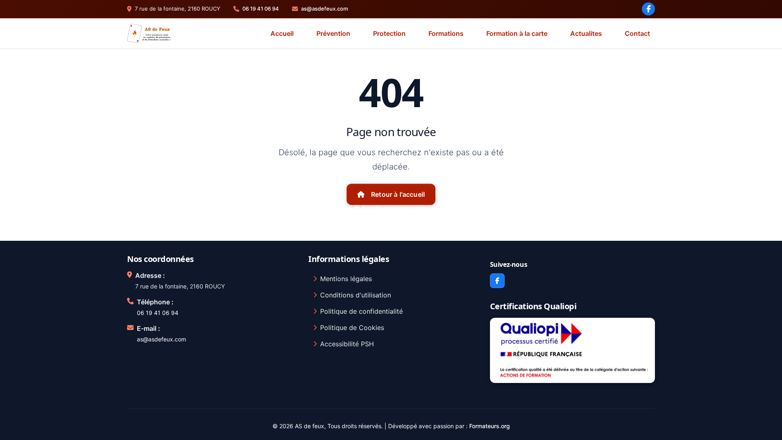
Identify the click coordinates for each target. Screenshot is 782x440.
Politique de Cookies (352, 327)
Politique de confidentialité (361, 311)
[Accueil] (149, 33)
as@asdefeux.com (324, 8)
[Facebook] (648, 8)
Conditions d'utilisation (355, 295)
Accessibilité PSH (347, 344)
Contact (637, 33)
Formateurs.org (489, 425)
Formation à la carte (516, 33)
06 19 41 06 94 (260, 8)
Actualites (586, 33)
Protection (389, 33)
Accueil (282, 33)
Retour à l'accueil (398, 194)
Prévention (333, 33)
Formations (445, 33)
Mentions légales (346, 279)
